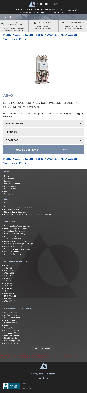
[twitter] (47, 378)
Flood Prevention (11, 338)
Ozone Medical (10, 236)
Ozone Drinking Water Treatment (17, 226)
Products (7, 181)
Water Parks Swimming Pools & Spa (18, 244)
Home (7, 35)
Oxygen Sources (10, 312)
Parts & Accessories (12, 184)
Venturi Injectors (10, 323)
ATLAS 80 (8, 278)
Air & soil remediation (12, 239)
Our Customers (10, 186)
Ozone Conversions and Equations (18, 207)
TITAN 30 (8, 283)
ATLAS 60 (8, 276)
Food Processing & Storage (15, 233)
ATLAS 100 (8, 281)
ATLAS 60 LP (9, 301)
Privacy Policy (37, 374)
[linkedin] (40, 378)
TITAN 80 (8, 288)
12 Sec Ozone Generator (14, 320)
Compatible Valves (11, 330)
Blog (6, 191)
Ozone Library (10, 189)
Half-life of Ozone (11, 209)
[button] (43, 123)
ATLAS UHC (9, 273)
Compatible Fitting (11, 333)
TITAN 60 (8, 286)
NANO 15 (8, 265)
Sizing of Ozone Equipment (15, 212)
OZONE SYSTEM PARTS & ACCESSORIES (18, 308)
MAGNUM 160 (9, 293)
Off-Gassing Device (12, 341)
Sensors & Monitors (12, 335)
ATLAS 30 (8, 268)
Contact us (8, 194)
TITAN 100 (8, 291)
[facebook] (43, 378)
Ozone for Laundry (11, 251)
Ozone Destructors (11, 343)
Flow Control (9, 325)
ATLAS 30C (8, 270)
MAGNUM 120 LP (11, 299)
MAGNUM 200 (10, 296)
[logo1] (44, 2)
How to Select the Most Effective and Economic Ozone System (29, 214)
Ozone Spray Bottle (12, 318)
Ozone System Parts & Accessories (40, 35)
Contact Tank (9, 328)
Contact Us (51, 374)
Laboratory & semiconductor (15, 241)
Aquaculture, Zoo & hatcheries (16, 231)
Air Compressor (10, 315)
